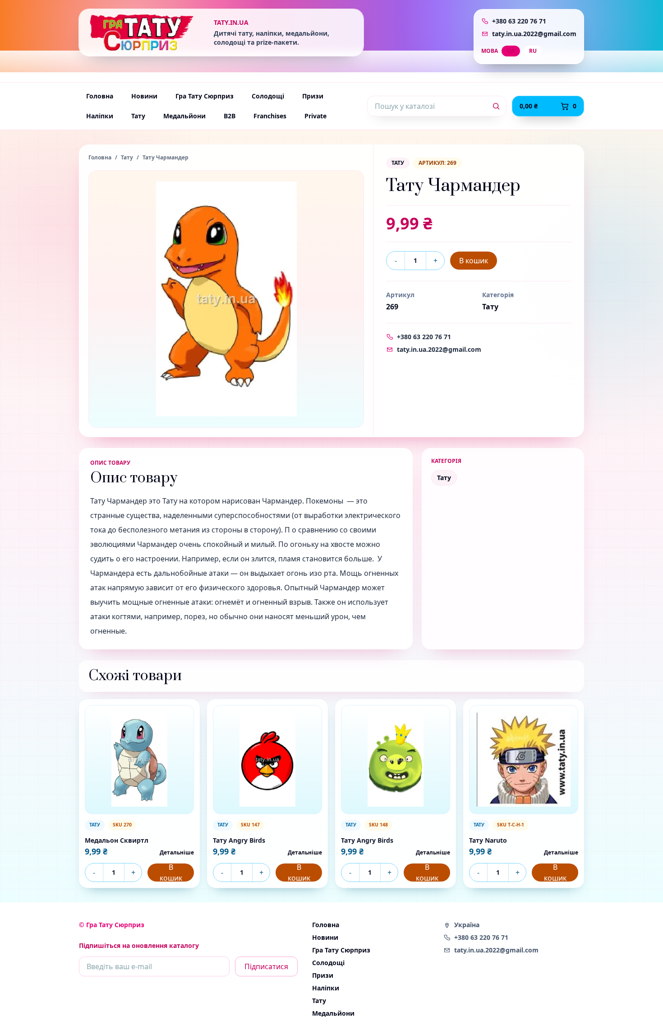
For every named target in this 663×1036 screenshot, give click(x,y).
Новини (144, 96)
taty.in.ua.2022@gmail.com (534, 33)
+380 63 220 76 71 (519, 21)
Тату (138, 116)
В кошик (473, 261)
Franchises (269, 116)
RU (533, 51)
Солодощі (268, 96)
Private (315, 116)
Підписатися (266, 966)
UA (511, 51)
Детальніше (177, 852)
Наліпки (99, 116)
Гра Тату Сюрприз (204, 96)
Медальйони (184, 116)
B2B (229, 116)
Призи (312, 96)
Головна (99, 96)
